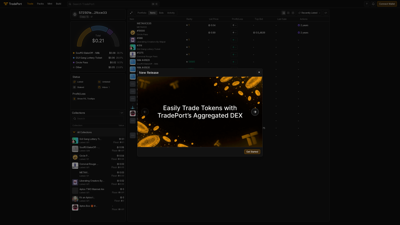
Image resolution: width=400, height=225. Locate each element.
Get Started (252, 151)
